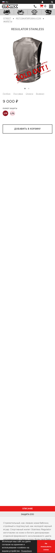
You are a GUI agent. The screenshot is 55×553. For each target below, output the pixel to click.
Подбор (6, 94)
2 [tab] (29, 89)
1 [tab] (25, 89)
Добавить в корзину (27, 129)
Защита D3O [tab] (27, 514)
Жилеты (7, 21)
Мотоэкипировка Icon (28, 18)
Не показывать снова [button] (46, 546)
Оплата (29, 94)
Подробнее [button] (26, 551)
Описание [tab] (27, 509)
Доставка (18, 94)
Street (7, 18)
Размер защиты (10, 108)
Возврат (40, 94)
